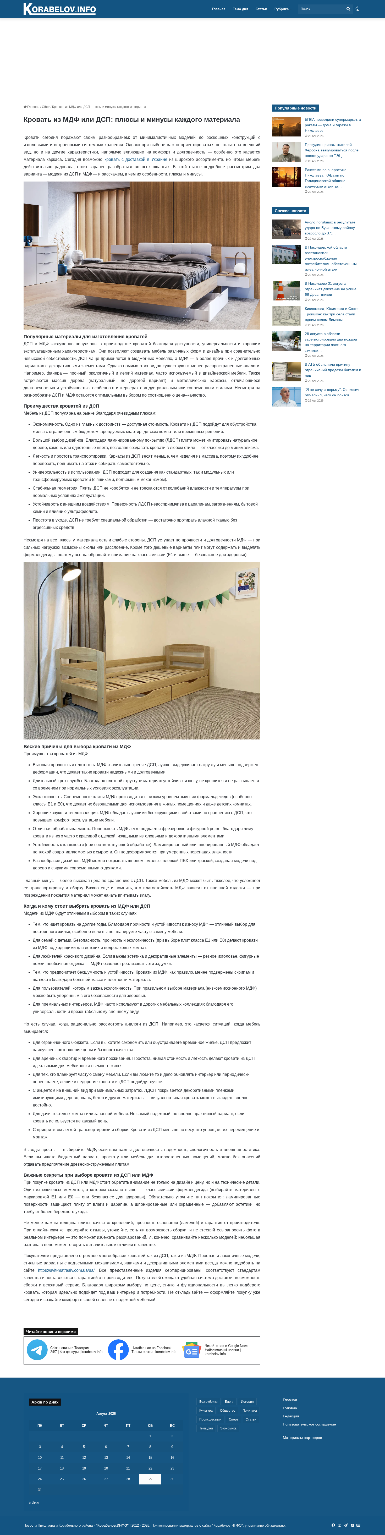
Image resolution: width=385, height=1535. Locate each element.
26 (84, 1479)
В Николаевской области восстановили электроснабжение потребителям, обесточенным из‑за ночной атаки (331, 258)
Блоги (229, 1402)
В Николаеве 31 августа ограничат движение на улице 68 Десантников (330, 289)
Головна (290, 1408)
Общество (227, 1410)
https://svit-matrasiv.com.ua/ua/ (66, 1270)
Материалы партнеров (302, 1438)
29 (150, 1479)
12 (84, 1458)
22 (150, 1468)
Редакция (291, 1416)
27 (106, 1479)
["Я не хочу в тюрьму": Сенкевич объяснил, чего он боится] (286, 397)
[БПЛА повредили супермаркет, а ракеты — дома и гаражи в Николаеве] (286, 126)
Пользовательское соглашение (309, 1424)
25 (62, 1479)
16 (172, 1458)
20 (106, 1468)
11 (62, 1458)
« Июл (34, 1503)
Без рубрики (208, 1402)
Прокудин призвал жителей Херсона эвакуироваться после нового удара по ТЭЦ (332, 150)
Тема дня (240, 9)
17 (40, 1468)
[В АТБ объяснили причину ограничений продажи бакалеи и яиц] (286, 371)
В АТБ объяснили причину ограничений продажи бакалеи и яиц (333, 369)
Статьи (261, 9)
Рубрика (281, 9)
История (247, 1402)
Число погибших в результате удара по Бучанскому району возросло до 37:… (330, 227)
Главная (219, 9)
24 (40, 1479)
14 (128, 1458)
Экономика (228, 1428)
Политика (250, 1410)
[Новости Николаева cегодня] (60, 9)
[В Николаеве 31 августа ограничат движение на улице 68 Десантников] (286, 290)
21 (128, 1468)
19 (84, 1468)
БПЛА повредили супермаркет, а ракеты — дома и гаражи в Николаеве (333, 125)
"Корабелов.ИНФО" (112, 1525)
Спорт (233, 1419)
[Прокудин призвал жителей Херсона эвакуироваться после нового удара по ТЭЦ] (286, 152)
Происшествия (210, 1419)
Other (46, 107)
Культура (206, 1410)
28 (128, 1479)
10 (40, 1458)
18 (62, 1468)
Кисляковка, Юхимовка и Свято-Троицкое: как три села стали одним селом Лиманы (332, 314)
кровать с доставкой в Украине (136, 159)
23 (172, 1468)
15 (150, 1458)
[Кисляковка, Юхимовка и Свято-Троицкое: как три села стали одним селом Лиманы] (286, 316)
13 (106, 1458)
